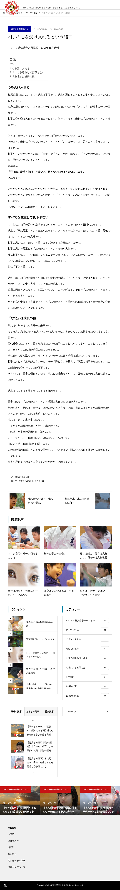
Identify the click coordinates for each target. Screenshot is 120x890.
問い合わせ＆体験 (16, 860)
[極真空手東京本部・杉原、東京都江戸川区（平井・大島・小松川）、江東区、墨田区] (11, 8)
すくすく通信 (20, 481)
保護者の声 (13, 841)
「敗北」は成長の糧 (23, 76)
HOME (11, 834)
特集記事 (49, 711)
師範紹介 (12, 854)
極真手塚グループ (16, 867)
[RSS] (5, 885)
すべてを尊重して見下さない (28, 72)
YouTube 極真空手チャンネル (15, 789)
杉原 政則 (26, 477)
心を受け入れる (21, 68)
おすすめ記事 (32, 711)
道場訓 (11, 847)
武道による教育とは (19, 29)
